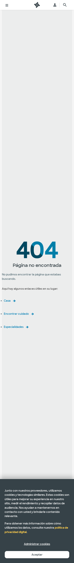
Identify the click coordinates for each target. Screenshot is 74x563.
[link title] (37, 5)
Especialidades (14, 327)
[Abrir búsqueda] (65, 5)
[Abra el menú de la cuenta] (55, 5)
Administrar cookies (37, 544)
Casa (7, 300)
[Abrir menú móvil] (7, 5)
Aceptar (37, 554)
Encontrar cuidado (16, 314)
